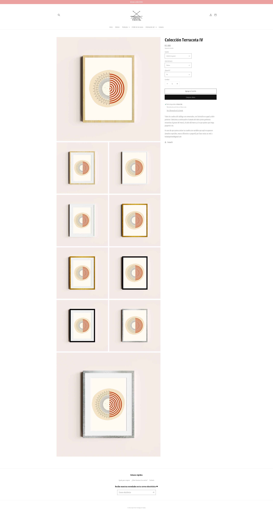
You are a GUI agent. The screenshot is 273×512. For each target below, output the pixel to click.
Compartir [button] (170, 142)
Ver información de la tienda (175, 110)
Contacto (151, 480)
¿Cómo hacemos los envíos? (139, 480)
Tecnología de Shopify (141, 507)
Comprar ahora (190, 97)
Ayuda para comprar (124, 480)
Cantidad (167, 79)
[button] (59, 15)
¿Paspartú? (167, 70)
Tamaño (167, 52)
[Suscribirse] (153, 492)
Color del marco (168, 61)
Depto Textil (133, 507)
